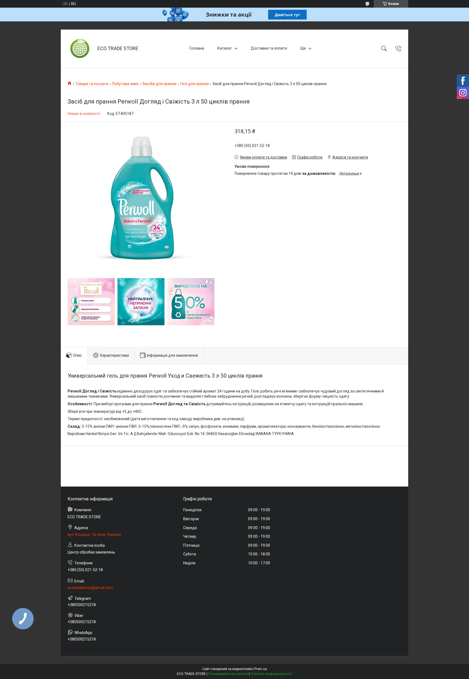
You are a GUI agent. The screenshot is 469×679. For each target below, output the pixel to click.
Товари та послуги (91, 84)
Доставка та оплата (269, 48)
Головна (196, 48)
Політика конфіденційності (271, 674)
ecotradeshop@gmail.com (90, 587)
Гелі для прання (194, 84)
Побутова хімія (125, 84)
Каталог (224, 48)
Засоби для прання (159, 84)
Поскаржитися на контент (228, 674)
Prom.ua (260, 669)
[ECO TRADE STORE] (79, 48)
